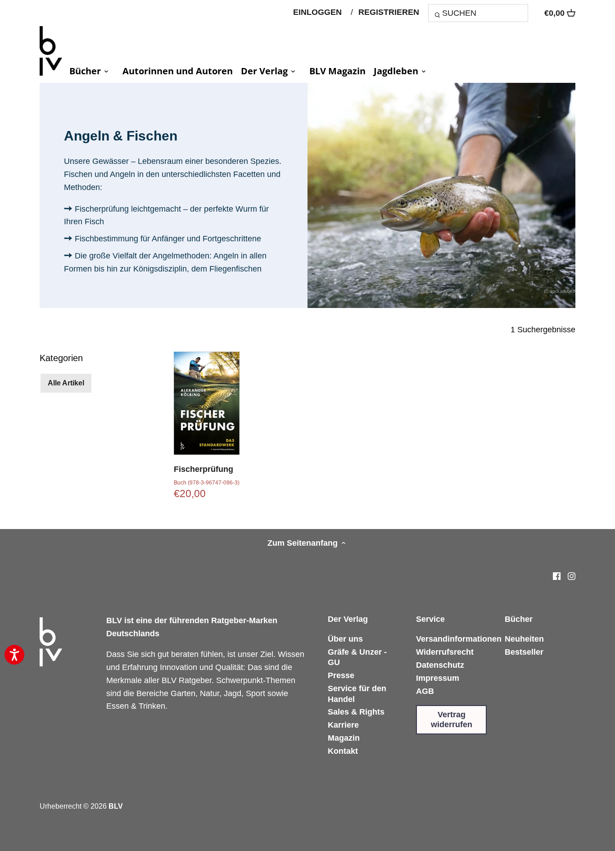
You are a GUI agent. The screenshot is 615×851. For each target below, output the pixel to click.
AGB (425, 691)
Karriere (343, 724)
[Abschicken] (438, 16)
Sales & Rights (356, 711)
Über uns (345, 638)
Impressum (437, 678)
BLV (116, 806)
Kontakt (343, 751)
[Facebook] (557, 576)
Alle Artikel (66, 383)
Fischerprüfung (203, 469)
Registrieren (388, 12)
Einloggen (317, 12)
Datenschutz (440, 665)
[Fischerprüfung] (207, 403)
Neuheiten (524, 638)
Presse (341, 675)
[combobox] (478, 13)
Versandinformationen (459, 638)
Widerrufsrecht (445, 651)
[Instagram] (571, 576)
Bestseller (524, 651)
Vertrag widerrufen (451, 719)
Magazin (344, 737)
